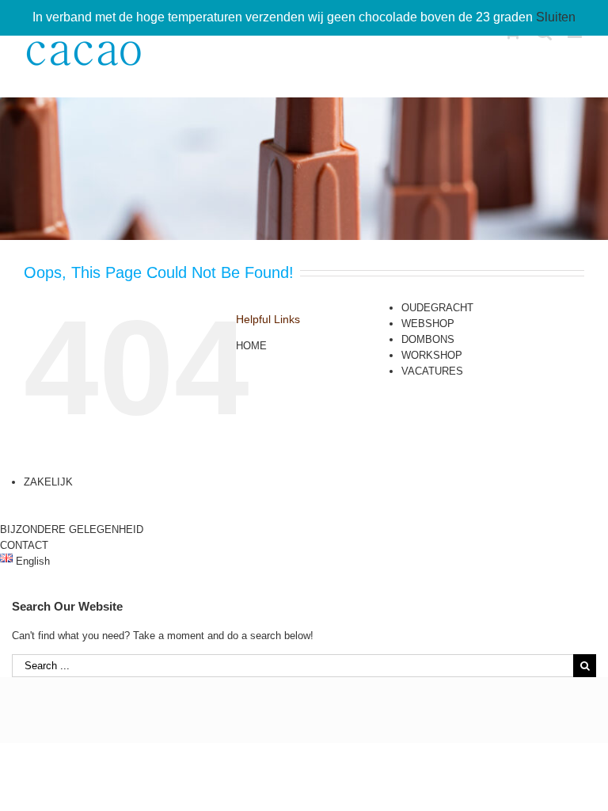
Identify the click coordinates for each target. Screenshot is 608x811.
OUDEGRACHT (437, 308)
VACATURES (432, 371)
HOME (251, 346)
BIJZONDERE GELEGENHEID (71, 529)
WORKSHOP (431, 355)
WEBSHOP (427, 323)
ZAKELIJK (48, 482)
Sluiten (556, 17)
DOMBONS (427, 339)
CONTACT (24, 545)
